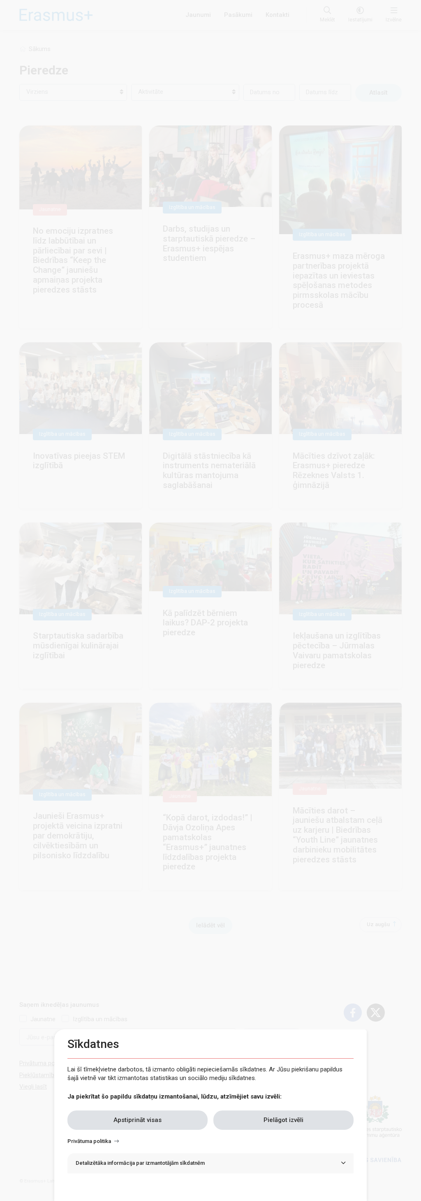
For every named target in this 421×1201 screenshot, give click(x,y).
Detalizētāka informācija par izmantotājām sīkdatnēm (140, 1163)
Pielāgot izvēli (283, 1120)
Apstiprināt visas (137, 1120)
